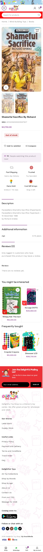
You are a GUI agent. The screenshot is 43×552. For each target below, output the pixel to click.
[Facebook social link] (3, 528)
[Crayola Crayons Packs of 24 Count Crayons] (11, 340)
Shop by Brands (9, 479)
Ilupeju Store (7, 428)
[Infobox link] (30, 185)
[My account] (35, 8)
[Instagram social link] (11, 528)
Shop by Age (7, 483)
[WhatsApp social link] (16, 528)
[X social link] (7, 528)
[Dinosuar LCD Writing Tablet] (31, 341)
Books (31, 22)
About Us (6, 488)
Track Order (7, 456)
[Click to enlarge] (6, 87)
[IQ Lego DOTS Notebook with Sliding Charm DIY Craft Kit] (31, 296)
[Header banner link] (21, 2)
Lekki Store (7, 423)
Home (4, 22)
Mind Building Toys (18, 22)
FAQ (3, 460)
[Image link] (10, 395)
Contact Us (6, 492)
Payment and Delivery (11, 446)
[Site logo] (14, 8)
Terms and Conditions (11, 451)
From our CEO (8, 497)
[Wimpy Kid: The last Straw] (11, 300)
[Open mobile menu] (4, 8)
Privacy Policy (8, 441)
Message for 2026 (9, 502)
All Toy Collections (10, 474)
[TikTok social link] (20, 528)
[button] (4, 312)
